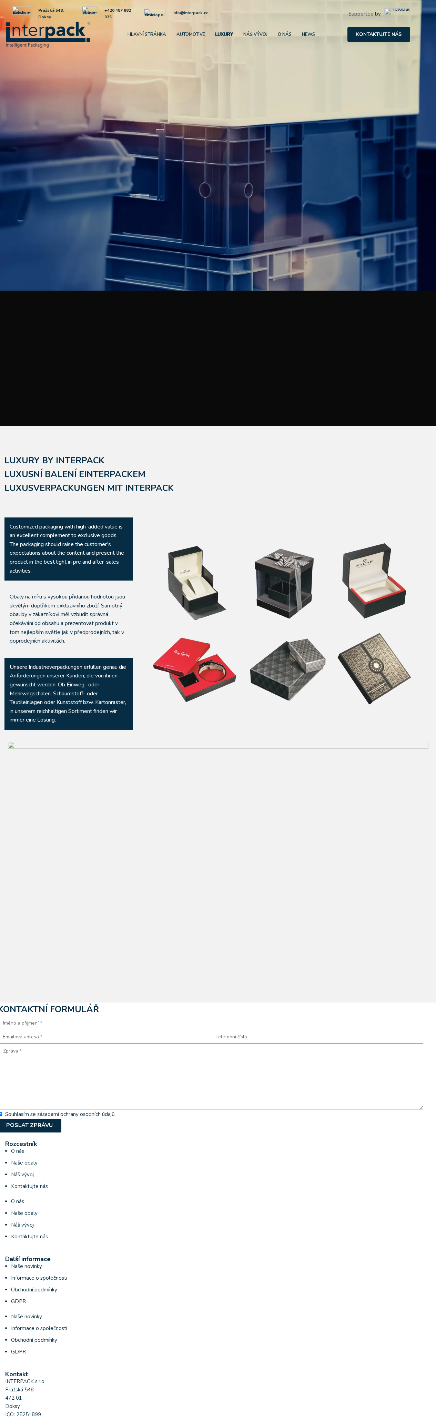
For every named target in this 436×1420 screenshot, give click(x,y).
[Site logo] (48, 34)
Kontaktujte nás (379, 34)
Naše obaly (24, 1162)
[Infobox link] (379, 13)
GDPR (18, 1301)
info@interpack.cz (190, 13)
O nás (17, 1151)
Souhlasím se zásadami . (60, 1114)
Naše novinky (26, 1266)
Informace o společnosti (39, 1278)
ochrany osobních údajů (87, 1114)
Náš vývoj (22, 1174)
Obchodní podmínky (34, 1289)
